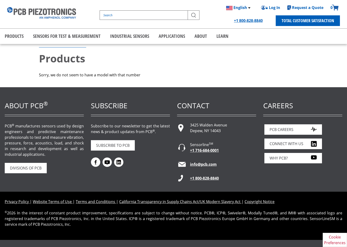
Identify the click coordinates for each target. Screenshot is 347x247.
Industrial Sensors (129, 36)
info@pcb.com (203, 164)
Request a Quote (307, 7)
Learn (222, 36)
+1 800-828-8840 (248, 20)
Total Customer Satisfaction (308, 20)
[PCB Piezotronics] (41, 13)
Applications (172, 36)
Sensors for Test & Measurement (67, 36)
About (201, 36)
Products (14, 36)
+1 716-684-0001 (204, 150)
